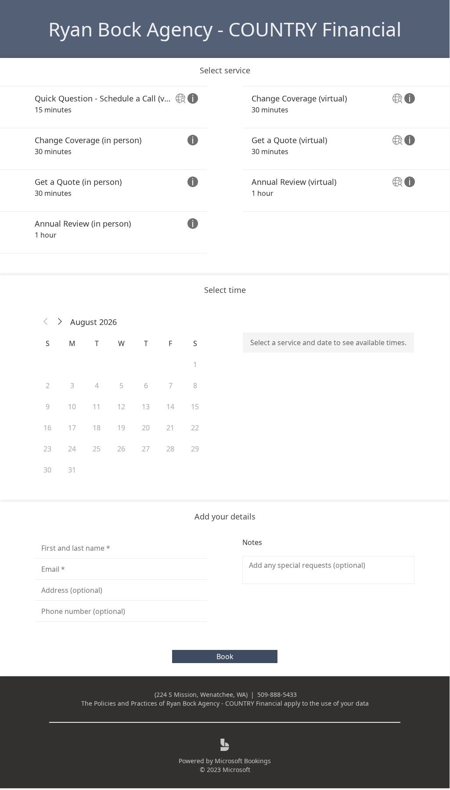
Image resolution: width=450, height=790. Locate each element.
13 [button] (146, 406)
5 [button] (121, 385)
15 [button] (195, 406)
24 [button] (72, 449)
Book (225, 656)
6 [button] (146, 385)
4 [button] (97, 385)
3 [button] (72, 385)
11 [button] (97, 406)
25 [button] (97, 449)
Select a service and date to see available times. (328, 342)
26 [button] (121, 449)
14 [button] (170, 406)
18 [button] (97, 428)
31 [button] (72, 470)
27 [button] (146, 449)
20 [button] (146, 428)
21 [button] (170, 428)
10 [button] (72, 406)
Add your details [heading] (225, 516)
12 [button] (121, 406)
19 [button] (121, 428)
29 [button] (195, 449)
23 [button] (47, 449)
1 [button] (195, 364)
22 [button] (195, 428)
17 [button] (72, 428)
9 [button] (48, 406)
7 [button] (171, 385)
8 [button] (195, 385)
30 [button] (47, 470)
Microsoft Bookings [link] (243, 761)
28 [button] (170, 449)
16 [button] (47, 428)
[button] (46, 322)
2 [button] (48, 385)
